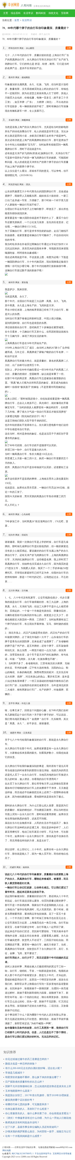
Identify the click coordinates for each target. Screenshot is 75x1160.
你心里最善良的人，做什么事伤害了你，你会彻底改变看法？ (38, 1113)
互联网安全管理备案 (62, 1153)
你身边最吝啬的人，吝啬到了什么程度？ (27, 1109)
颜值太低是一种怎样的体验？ (21, 1063)
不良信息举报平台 (43, 1153)
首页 (16, 20)
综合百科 (16, 13)
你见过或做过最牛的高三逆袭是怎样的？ (27, 1059)
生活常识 (28, 13)
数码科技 (41, 13)
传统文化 (53, 13)
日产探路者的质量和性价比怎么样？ (24, 1081)
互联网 (64, 13)
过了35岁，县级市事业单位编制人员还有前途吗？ (32, 1127)
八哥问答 (26, 5)
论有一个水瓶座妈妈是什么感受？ (23, 1136)
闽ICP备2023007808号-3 (22, 1153)
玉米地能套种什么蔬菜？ (18, 1091)
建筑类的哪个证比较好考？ (20, 1100)
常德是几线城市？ (15, 1072)
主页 (5, 13)
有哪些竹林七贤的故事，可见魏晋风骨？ (27, 1104)
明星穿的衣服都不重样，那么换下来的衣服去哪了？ (33, 1077)
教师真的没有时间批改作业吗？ (22, 1122)
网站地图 (6, 1150)
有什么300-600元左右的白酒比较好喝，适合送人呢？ (33, 1068)
